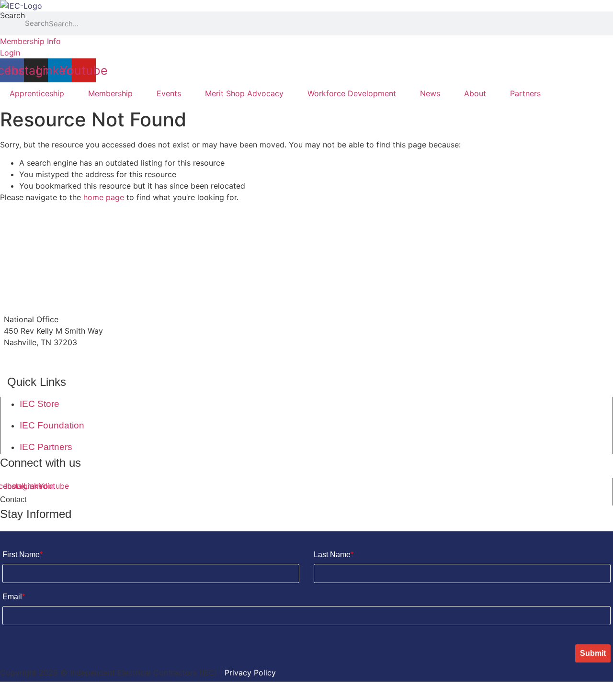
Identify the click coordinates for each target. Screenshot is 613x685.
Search (12, 15)
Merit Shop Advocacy (244, 93)
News (430, 93)
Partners (525, 93)
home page (103, 197)
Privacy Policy (250, 672)
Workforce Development (351, 93)
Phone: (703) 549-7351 (46, 361)
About (475, 93)
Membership (110, 93)
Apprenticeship (37, 93)
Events (169, 93)
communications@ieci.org (50, 301)
